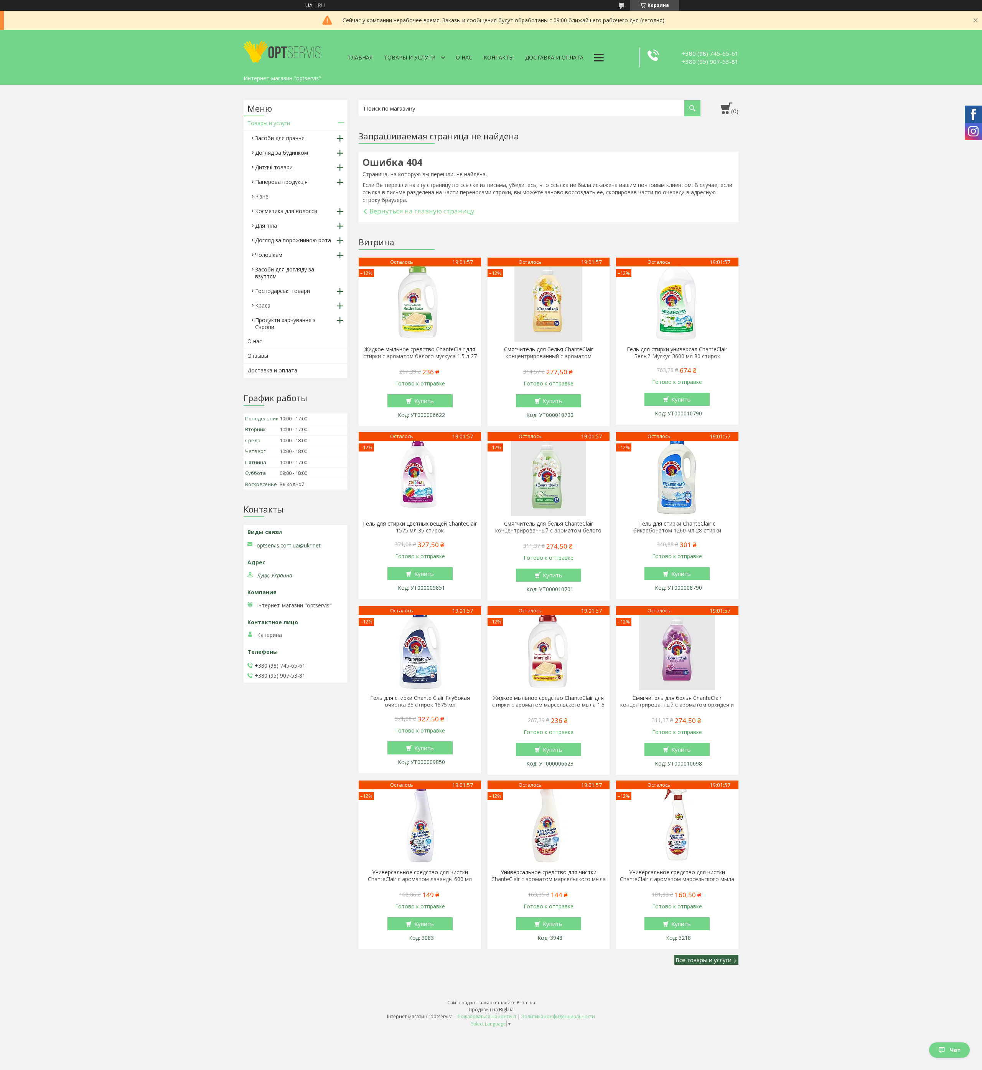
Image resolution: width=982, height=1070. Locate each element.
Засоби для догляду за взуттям (284, 273)
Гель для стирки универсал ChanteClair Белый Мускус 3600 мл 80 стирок (677, 353)
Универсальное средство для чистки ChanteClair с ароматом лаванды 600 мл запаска (420, 879)
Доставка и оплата (554, 57)
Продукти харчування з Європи (285, 323)
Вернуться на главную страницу (422, 211)
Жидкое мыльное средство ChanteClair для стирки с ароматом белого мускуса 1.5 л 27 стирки (420, 356)
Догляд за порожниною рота (293, 240)
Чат (955, 1049)
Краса (262, 305)
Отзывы (257, 355)
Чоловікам (268, 254)
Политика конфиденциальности (558, 1016)
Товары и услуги (409, 57)
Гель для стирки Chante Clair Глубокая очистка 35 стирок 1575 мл (420, 701)
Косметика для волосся (286, 211)
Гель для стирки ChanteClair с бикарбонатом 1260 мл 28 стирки (677, 527)
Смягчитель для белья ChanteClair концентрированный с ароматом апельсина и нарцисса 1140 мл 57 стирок (548, 356)
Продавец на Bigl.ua (491, 1009)
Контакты (499, 57)
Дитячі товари (274, 167)
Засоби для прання (280, 138)
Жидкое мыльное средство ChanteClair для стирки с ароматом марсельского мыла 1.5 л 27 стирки (548, 705)
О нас (464, 57)
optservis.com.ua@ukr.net (289, 545)
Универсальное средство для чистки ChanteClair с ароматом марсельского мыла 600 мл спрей (677, 879)
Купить (424, 401)
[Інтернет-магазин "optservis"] (282, 50)
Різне (262, 196)
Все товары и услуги (704, 960)
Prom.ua (526, 1002)
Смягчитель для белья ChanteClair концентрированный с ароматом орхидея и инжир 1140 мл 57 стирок (677, 705)
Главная (360, 57)
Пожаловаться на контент (487, 1016)
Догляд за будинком (281, 152)
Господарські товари (282, 290)
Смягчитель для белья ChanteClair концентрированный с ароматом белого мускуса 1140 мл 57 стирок (548, 530)
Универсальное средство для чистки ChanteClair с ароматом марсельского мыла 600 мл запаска (548, 879)
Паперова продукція (281, 181)
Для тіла (266, 225)
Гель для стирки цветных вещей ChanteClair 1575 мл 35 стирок (420, 527)
